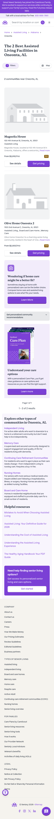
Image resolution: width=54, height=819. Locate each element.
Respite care (10, 689)
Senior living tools (12, 732)
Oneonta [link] (8, 36)
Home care (9, 684)
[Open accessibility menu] (5, 792)
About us (8, 612)
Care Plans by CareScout (15, 722)
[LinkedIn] (34, 811)
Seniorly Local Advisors (14, 747)
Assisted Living (20, 32)
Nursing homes (11, 704)
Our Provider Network (14, 742)
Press (6, 627)
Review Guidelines (12, 642)
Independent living (12, 669)
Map (48, 66)
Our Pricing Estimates (14, 637)
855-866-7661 (41, 16)
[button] (43, 22)
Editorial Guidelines (12, 647)
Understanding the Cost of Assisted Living (26, 535)
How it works (10, 737)
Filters (11, 66)
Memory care (10, 679)
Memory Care (11, 443)
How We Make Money (14, 632)
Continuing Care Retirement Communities (26, 458)
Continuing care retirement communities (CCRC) (26, 699)
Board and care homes (14, 674)
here (27, 11)
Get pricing (38, 164)
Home (7, 32)
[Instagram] (24, 811)
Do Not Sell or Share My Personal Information (24, 784)
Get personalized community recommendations (20, 316)
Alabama (35, 32)
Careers (7, 622)
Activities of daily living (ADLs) (17, 757)
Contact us (9, 617)
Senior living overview (14, 709)
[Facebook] (19, 811)
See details (15, 164)
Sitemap (38, 805)
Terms (7, 789)
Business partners (12, 652)
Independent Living (14, 428)
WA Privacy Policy (12, 779)
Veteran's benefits (12, 752)
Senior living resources (14, 727)
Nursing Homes (12, 473)
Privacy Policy (10, 769)
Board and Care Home (16, 491)
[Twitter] (29, 811)
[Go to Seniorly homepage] (14, 804)
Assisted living (10, 664)
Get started (27, 589)
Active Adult (9, 694)
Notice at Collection (13, 774)
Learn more (27, 392)
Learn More (27, 300)
